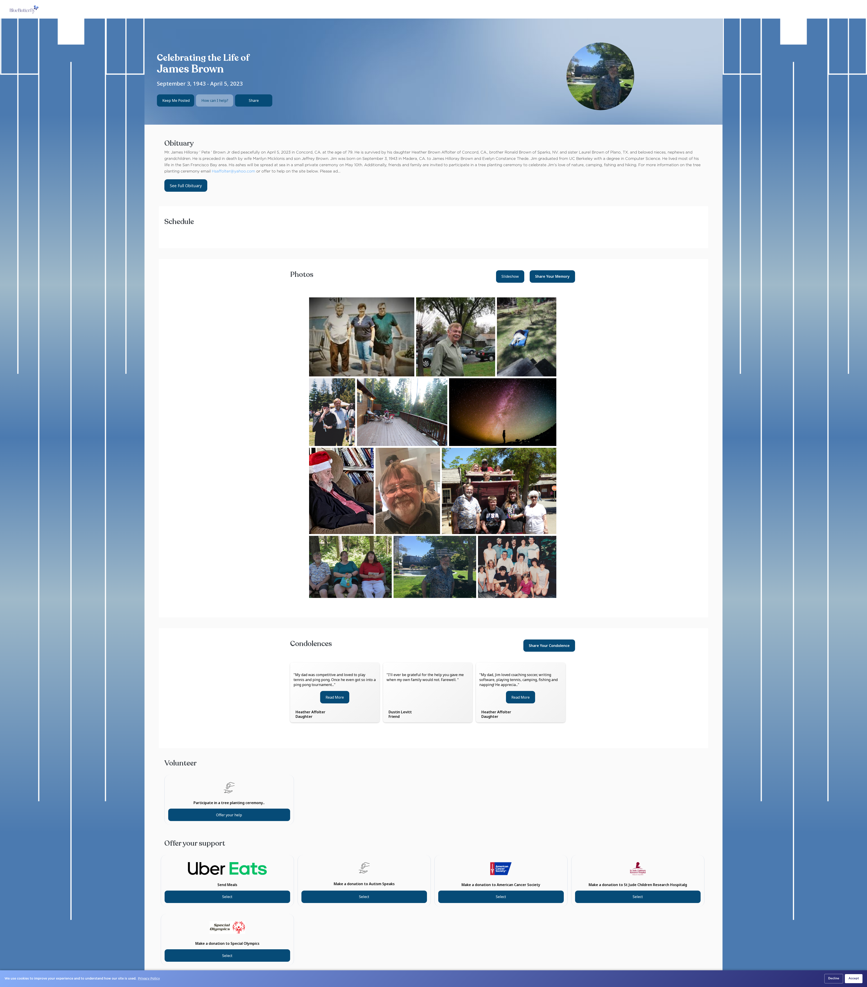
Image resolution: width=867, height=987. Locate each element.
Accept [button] (853, 978)
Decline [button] (833, 978)
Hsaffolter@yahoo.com (233, 171)
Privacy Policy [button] (149, 978)
